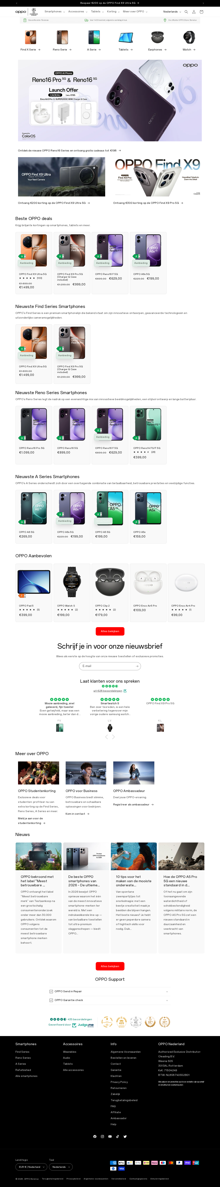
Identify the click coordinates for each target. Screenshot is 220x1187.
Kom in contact (75, 814)
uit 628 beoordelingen (108, 690)
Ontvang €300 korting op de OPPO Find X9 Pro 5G (146, 203)
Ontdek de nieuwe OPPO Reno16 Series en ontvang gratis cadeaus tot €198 (67, 150)
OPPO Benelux (31, 1179)
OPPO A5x (139, 532)
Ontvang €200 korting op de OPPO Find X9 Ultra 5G (52, 203)
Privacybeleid (73, 1179)
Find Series (22, 1051)
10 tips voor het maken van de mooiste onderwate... (134, 881)
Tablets (123, 49)
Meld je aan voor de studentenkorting (30, 821)
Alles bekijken (110, 631)
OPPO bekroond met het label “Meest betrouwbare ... (37, 881)
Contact (116, 1064)
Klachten (116, 1076)
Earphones (155, 49)
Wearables (69, 1051)
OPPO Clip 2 (102, 605)
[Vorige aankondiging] (16, 3)
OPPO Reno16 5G (67, 448)
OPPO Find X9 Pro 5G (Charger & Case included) (70, 277)
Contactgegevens (138, 1179)
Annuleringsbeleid (159, 1179)
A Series (20, 1064)
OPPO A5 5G (102, 532)
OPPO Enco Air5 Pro (145, 605)
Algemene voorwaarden (96, 1179)
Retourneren (119, 1088)
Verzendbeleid (118, 1179)
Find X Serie (28, 49)
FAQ (113, 1106)
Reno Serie (60, 49)
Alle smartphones (26, 1076)
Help (113, 1124)
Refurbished (23, 1070)
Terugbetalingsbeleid (124, 1100)
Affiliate (116, 1112)
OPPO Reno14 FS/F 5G (146, 448)
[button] (55, 11)
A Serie (92, 49)
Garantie (116, 1070)
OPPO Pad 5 (26, 605)
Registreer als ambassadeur (131, 804)
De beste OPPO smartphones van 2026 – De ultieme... (84, 881)
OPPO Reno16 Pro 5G (32, 448)
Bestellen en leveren (123, 1058)
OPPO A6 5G (26, 532)
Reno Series (23, 1058)
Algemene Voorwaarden (126, 1051)
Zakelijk (115, 1094)
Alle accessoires (73, 1070)
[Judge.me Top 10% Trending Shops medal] (164, 1021)
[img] (110, 686)
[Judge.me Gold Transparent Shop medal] (107, 1021)
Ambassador (119, 1118)
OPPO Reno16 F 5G (106, 274)
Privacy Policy (119, 1082)
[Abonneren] (137, 666)
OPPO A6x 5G (141, 274)
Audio (66, 1058)
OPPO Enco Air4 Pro (183, 605)
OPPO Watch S (66, 605)
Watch (187, 49)
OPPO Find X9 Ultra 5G (33, 274)
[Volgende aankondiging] (203, 3)
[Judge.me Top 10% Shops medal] (150, 1021)
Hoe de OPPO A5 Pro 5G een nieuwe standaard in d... (180, 881)
